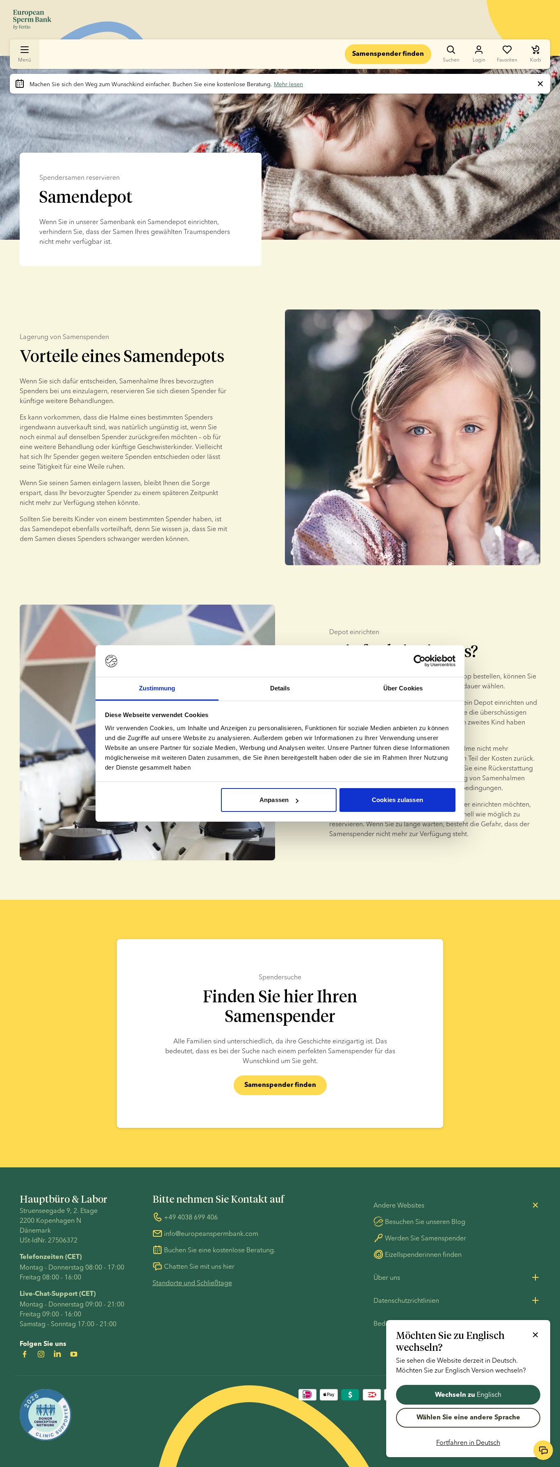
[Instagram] (41, 1354)
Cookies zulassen (397, 799)
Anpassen (274, 799)
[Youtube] (74, 1354)
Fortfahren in (468, 1442)
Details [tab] (280, 688)
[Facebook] (25, 1354)
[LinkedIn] (57, 1354)
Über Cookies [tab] (403, 688)
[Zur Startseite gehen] (32, 20)
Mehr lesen (288, 84)
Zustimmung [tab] (157, 688)
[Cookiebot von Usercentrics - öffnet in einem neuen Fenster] (419, 661)
